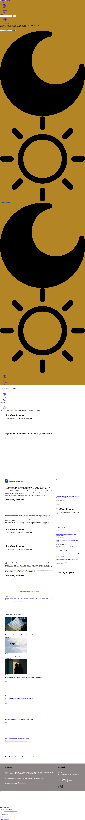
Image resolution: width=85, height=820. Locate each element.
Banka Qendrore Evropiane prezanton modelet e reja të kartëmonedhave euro (23, 634)
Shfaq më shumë (8, 29)
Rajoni (22, 481)
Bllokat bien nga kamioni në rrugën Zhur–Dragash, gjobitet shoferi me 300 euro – (67, 497)
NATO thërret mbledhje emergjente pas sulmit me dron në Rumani (20, 656)
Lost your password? (4, 819)
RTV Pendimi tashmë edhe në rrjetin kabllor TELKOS (17, 738)
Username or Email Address (6, 809)
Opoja (66, 550)
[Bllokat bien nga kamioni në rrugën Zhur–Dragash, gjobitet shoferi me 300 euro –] (68, 479)
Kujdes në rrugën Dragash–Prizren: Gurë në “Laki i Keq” (67, 559)
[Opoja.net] (5, 0)
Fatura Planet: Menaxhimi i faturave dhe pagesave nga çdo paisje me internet (22, 756)
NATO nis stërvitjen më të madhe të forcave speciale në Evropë (19, 698)
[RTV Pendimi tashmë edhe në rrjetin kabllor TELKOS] (16, 722)
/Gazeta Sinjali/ (31, 571)
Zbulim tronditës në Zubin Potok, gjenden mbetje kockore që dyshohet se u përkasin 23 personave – (67, 554)
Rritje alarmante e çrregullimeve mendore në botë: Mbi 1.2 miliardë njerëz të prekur (24, 677)
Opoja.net (10, 481)
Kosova (66, 537)
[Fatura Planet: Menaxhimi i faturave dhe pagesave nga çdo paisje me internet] (16, 741)
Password (2, 812)
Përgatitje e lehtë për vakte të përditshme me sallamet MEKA (19, 719)
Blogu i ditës (60, 527)
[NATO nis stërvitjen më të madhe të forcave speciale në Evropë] (16, 681)
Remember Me (4, 814)
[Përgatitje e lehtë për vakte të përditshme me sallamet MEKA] (16, 703)
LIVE (57, 530)
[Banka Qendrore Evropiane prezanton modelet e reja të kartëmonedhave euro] (16, 630)
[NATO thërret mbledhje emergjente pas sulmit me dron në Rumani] (16, 652)
